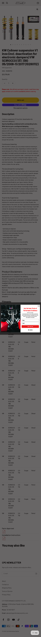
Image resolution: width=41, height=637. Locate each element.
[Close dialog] (39, 306)
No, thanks (30, 330)
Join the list (30, 326)
